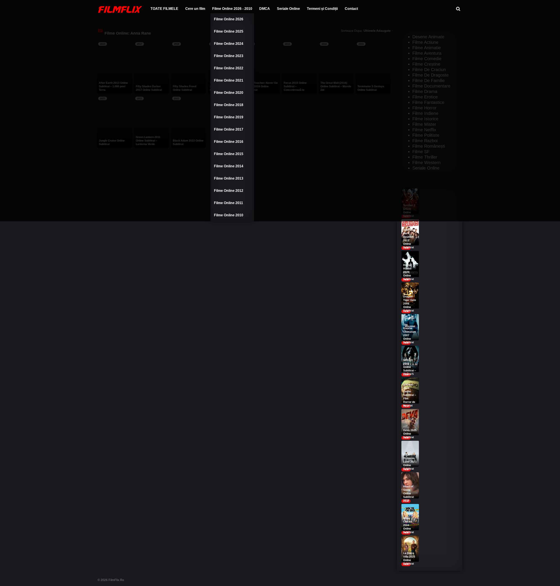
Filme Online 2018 (228, 105)
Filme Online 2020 (228, 92)
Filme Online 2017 (228, 129)
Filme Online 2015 (228, 154)
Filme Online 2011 (228, 203)
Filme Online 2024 (228, 43)
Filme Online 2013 (228, 178)
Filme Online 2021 (228, 80)
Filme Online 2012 (228, 190)
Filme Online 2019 (228, 117)
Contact (351, 8)
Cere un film (195, 8)
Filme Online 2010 (228, 215)
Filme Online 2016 (228, 141)
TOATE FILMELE (164, 8)
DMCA (264, 8)
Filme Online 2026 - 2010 (232, 8)
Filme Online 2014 (228, 166)
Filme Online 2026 (228, 19)
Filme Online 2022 (228, 68)
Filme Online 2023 (228, 56)
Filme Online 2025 (228, 31)
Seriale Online (288, 8)
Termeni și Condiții (322, 8)
